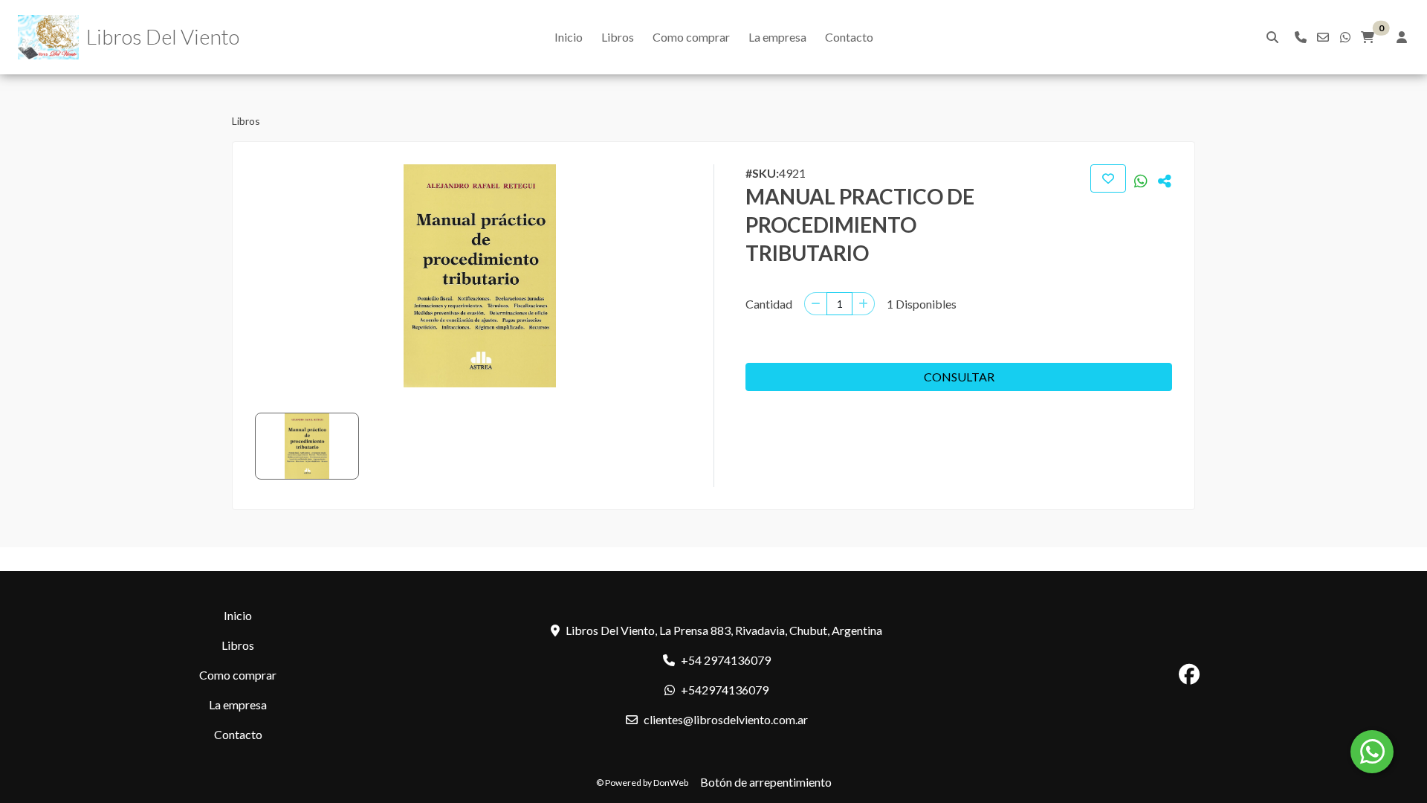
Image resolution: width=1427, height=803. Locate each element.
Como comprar (691, 37)
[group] (480, 275)
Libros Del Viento (162, 36)
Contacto (849, 37)
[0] (1367, 37)
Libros (617, 37)
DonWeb (670, 782)
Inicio (568, 37)
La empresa (777, 37)
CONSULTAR (959, 377)
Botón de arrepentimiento (766, 782)
